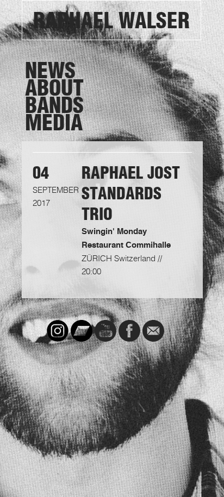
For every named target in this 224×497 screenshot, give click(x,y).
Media (54, 122)
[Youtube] (105, 331)
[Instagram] (58, 331)
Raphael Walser (111, 20)
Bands (54, 105)
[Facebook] (129, 331)
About (54, 88)
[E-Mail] (153, 331)
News (50, 70)
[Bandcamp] (81, 331)
